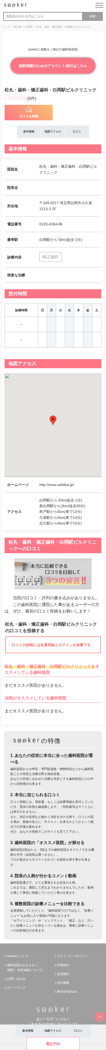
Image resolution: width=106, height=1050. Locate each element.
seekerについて (18, 956)
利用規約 (63, 965)
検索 (93, 16)
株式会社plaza (67, 991)
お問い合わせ (16, 979)
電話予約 (53, 1044)
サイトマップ (16, 987)
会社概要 (63, 983)
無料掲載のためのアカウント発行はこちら (53, 66)
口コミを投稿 (29, 116)
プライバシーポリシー (72, 956)
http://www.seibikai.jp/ (56, 485)
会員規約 (63, 974)
